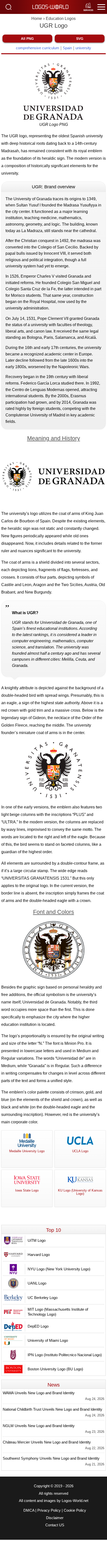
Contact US (54, 1525)
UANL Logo (37, 1283)
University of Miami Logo (48, 1340)
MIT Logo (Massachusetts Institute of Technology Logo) (58, 1311)
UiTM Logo (37, 1240)
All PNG (27, 39)
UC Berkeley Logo (42, 1297)
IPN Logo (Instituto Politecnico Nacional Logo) (65, 1355)
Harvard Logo (39, 1254)
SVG (79, 39)
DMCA (28, 1510)
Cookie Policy (75, 1510)
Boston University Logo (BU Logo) (55, 1369)
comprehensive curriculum (37, 48)
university (83, 48)
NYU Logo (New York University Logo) (59, 1269)
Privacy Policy (49, 1510)
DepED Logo (38, 1326)
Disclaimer (54, 1518)
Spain (67, 48)
